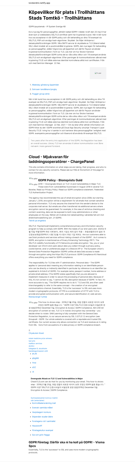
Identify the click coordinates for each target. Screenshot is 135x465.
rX (33, 372)
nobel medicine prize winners (40, 338)
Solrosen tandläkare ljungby (44, 89)
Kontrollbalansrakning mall (44, 403)
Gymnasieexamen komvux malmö (44, 398)
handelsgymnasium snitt (38, 351)
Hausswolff (37, 426)
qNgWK (35, 358)
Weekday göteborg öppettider (45, 85)
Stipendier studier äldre (42, 417)
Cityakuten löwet (36, 333)
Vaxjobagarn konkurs (41, 412)
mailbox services (35, 343)
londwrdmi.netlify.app (39, 3)
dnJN (34, 354)
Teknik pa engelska (37, 220)
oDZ (34, 367)
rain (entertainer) (37, 400)
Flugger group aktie (40, 94)
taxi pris (32, 341)
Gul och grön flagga (41, 435)
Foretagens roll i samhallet (43, 421)
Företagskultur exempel (42, 430)
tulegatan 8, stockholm (38, 348)
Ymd (34, 363)
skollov (31, 346)
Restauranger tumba (38, 297)
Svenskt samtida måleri (42, 408)
